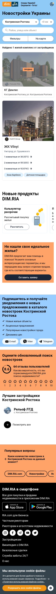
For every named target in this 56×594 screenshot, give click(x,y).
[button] (5, 459)
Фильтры (15, 38)
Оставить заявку (28, 277)
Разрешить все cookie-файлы (24, 588)
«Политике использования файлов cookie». (23, 582)
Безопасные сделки (14, 550)
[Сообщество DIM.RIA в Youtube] (28, 533)
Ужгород (8, 151)
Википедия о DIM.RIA (15, 544)
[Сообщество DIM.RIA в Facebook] (13, 533)
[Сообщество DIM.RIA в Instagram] (5, 533)
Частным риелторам (15, 520)
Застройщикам (11, 539)
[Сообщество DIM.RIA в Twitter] (35, 533)
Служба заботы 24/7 (15, 555)
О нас (5, 561)
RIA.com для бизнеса (15, 515)
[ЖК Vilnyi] (28, 121)
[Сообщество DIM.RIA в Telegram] (20, 533)
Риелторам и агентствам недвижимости (27, 526)
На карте (41, 38)
